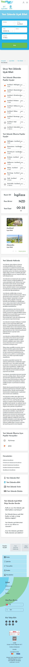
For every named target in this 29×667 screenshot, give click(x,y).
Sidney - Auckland (12, 168)
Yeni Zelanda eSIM (13, 482)
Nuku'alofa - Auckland (13, 183)
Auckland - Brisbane (13, 100)
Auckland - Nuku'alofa (13, 127)
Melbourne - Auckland (13, 162)
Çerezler (14, 649)
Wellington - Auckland (13, 141)
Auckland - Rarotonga (13, 116)
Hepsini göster (22, 251)
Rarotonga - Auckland (13, 173)
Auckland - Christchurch (14, 95)
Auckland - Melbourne (13, 106)
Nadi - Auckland (11, 178)
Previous (13, 251)
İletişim (7, 593)
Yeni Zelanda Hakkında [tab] (15, 547)
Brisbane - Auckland (13, 157)
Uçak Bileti (10, 230)
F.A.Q (7, 590)
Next (16, 251)
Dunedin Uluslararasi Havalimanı (11, 465)
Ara (14, 45)
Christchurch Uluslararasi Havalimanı (12, 462)
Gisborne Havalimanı (8, 460)
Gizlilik (14, 643)
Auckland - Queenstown (14, 90)
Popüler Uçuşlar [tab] (5, 546)
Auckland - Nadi (11, 122)
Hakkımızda (8, 586)
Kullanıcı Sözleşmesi (14, 647)
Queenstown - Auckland (14, 146)
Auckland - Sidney (12, 111)
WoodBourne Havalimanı (9, 470)
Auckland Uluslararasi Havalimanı (11, 467)
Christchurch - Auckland (14, 152)
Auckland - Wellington (13, 85)
